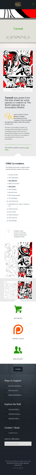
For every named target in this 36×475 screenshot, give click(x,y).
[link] (18, 71)
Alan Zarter (12, 187)
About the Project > (14, 414)
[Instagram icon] (22, 468)
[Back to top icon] (18, 457)
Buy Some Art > (13, 390)
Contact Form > (13, 433)
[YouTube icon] (18, 468)
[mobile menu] (33, 4)
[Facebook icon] (14, 468)
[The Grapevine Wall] (18, 4)
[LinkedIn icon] (20, 468)
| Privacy (15, 463)
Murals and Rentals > (15, 395)
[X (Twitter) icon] (16, 468)
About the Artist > (14, 418)
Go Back (18, 369)
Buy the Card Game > (15, 386)
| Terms (20, 463)
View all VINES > (14, 409)
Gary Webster (13, 181)
